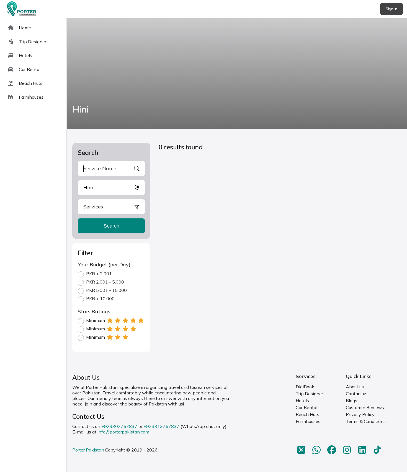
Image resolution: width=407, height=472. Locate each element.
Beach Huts (307, 414)
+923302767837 (119, 426)
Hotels (302, 400)
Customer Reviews (365, 407)
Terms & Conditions (366, 421)
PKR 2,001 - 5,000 (105, 282)
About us (355, 386)
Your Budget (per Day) (104, 264)
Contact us (356, 393)
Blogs (351, 400)
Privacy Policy (360, 414)
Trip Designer (309, 393)
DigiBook (305, 386)
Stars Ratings (94, 311)
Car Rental (306, 407)
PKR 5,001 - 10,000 (106, 290)
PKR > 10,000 (100, 298)
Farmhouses (308, 421)
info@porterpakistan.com (123, 432)
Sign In (391, 8)
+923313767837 (161, 426)
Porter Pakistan (88, 450)
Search (111, 226)
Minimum (95, 320)
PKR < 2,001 (99, 273)
